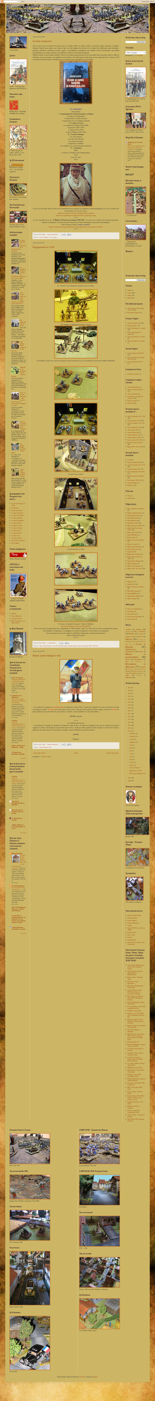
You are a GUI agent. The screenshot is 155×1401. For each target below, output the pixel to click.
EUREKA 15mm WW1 (134, 1011)
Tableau (135, 671)
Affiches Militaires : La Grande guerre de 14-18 (18, 826)
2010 (129, 778)
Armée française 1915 (133, 435)
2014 (129, 722)
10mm (129, 290)
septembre (133, 742)
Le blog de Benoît (16, 518)
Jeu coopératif (131, 614)
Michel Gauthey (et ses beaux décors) (18, 622)
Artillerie (128, 629)
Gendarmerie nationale (131, 641)
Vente (142, 673)
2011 (129, 731)
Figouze (13, 613)
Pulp (128, 496)
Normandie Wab (132, 918)
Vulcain (129, 925)
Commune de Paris (133, 374)
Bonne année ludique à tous (47, 655)
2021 (129, 702)
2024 (129, 693)
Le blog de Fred (16, 530)
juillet (131, 748)
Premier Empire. (132, 326)
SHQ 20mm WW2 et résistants (133, 1107)
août (131, 745)
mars (131, 759)
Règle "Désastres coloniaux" (135, 509)
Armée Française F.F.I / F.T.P (136, 465)
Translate (140, 55)
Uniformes (134, 673)
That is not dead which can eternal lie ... (18, 888)
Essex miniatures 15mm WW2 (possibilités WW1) (136, 1007)
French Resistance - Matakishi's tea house (18, 928)
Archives (14, 720)
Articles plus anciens (112, 753)
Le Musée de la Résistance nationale (18, 753)
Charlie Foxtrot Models (134, 915)
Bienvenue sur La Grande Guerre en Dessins (17, 811)
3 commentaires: (52, 643)
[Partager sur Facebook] (68, 235)
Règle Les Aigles (132, 544)
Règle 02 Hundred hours (134, 513)
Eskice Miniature (16, 616)
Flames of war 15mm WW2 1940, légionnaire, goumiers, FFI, (136, 1015)
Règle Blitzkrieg (132, 520)
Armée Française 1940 (134, 462)
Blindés (131, 633)
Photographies (138, 659)
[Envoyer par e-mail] (62, 235)
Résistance (130, 485)
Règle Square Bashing (133, 561)
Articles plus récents (39, 753)
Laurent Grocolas (16, 618)
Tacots (142, 671)
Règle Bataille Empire (134, 515)
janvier (132, 765)
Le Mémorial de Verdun (17, 819)
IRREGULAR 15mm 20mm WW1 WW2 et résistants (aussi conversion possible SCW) (135, 1036)
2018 (129, 711)
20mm (129, 295)
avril (131, 757)
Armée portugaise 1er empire (136, 341)
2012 (129, 728)
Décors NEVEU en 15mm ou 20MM (136, 929)
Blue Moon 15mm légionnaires (132, 982)
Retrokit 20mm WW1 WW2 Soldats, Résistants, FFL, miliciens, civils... (135, 1097)
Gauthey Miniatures (133, 923)
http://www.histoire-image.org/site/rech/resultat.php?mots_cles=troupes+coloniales (76, 227)
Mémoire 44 (131, 584)
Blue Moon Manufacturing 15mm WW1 (135, 987)
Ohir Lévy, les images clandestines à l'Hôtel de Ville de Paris (19, 701)
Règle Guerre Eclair (78, 646)
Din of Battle (15, 543)
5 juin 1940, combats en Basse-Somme (23, 472)
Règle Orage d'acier (133, 549)
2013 (129, 725)
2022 (129, 699)
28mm (129, 298)
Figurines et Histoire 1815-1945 (31, 8)
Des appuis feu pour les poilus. (23, 322)
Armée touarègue (132, 394)
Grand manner (131, 940)
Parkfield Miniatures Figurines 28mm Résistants (136, 1080)
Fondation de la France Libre (135, 143)
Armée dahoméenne (133, 387)
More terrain (131, 935)
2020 (129, 705)
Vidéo (127, 675)
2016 (129, 716)
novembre (133, 736)
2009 (129, 781)
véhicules (128, 677)
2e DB (129, 460)
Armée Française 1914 (45, 747)
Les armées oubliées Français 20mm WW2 (136, 1064)
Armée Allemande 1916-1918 (136, 416)
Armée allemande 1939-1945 (136, 472)
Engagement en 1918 (43, 247)
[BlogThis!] (64, 235)
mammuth (82, 1377)
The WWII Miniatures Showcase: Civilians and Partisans (19, 909)
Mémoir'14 (130, 582)
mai (131, 754)
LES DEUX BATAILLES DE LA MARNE (18, 803)
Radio (127, 661)
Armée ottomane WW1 (134, 437)
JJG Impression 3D (133, 1042)
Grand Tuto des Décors (18, 540)
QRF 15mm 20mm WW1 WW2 (135, 1088)
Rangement (138, 661)
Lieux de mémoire (17, 678)
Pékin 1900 (130, 403)
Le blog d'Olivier (16, 533)
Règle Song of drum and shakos (134, 557)
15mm (40, 646)
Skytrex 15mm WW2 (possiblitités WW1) (133, 1111)
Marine (141, 651)
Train (127, 673)
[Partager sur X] (66, 235)
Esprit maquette (132, 920)
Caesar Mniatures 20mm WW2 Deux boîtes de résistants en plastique (134, 992)
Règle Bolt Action (132, 523)
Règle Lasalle (131, 537)
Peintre (127, 659)
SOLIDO (143, 667)
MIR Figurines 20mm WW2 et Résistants (135, 1071)
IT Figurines (15, 508)
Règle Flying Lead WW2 (134, 525)
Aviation (127, 631)
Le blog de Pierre (16, 538)
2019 (129, 708)
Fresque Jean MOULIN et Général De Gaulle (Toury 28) (18, 681)
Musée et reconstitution (135, 655)
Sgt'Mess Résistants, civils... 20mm (135, 1103)
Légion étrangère (132, 401)
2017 (129, 714)
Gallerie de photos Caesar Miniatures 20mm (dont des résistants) (135, 1021)
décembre (133, 733)
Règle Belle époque (133, 518)
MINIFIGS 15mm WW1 (134, 1068)
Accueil (76, 753)
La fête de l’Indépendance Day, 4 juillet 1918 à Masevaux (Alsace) (19, 725)
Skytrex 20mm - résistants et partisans (135, 1116)
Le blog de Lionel (16, 525)
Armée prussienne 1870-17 (135, 362)
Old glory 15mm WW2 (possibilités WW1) (134, 1075)
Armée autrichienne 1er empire (134, 333)
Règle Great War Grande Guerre (134, 529)
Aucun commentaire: (53, 234)
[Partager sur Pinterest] (70, 235)
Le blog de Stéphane (17, 520)
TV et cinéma (53, 237)
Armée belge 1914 (132, 430)
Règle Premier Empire (134, 554)
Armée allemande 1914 (134, 427)
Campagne (141, 634)
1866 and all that (17, 853)
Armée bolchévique (133, 432)
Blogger (95, 1377)
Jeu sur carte (131, 619)
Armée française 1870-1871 (135, 353)
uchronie (130, 498)
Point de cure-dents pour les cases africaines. (23, 425)
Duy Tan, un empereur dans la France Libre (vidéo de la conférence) (136, 147)
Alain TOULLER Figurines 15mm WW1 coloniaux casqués (135, 967)
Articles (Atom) (46, 757)
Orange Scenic (131, 932)
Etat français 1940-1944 (134, 480)
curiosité (139, 675)
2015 (129, 719)
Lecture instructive (42, 41)
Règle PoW (130, 552)
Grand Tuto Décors (17, 510)
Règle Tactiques (132, 564)
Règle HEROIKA (132, 535)
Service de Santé (133, 669)
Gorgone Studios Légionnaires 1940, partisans (136, 1026)
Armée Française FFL (133, 469)
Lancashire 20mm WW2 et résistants (135, 1049)
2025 (129, 690)
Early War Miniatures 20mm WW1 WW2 (135, 1003)
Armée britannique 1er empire (136, 328)
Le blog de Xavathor (17, 515)
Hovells (129, 937)
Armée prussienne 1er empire (136, 337)
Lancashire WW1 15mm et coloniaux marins (135, 1054)
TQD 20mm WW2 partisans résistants (135, 1120)
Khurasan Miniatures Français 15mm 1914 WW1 (136, 1045)
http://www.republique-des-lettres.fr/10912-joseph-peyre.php (76, 215)
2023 (129, 696)
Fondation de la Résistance (17, 696)
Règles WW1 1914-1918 (91, 646)
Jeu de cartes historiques (134, 616)
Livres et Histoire (44, 237)
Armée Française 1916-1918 (50, 646)
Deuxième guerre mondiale (135, 476)
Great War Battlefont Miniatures (133, 1030)
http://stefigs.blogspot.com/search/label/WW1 (76, 626)
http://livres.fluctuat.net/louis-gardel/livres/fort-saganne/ (76, 213)
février (132, 762)
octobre (132, 739)
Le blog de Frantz (16, 528)
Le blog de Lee (15, 536)
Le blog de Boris (16, 523)
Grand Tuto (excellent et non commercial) (136, 943)
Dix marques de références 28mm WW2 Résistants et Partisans (135, 998)
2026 (129, 688)
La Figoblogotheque (18, 886)
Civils (141, 637)
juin (131, 751)
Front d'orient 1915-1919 (134, 440)
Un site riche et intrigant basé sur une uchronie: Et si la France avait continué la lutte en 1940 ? (19, 918)
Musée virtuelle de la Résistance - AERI (18, 746)
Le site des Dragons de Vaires (18, 504)
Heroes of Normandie (133, 609)
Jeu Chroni (130, 611)
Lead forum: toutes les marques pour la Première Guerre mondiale (135, 1059)
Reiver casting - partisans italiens (134, 1092)
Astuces (138, 629)
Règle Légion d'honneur (134, 547)
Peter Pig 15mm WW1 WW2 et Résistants (136, 1084)
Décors (128, 639)
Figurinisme (141, 639)
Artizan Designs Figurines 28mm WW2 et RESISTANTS (135, 973)
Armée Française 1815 (134, 323)
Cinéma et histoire (130, 637)
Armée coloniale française (135, 389)
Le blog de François (17, 513)
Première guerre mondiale (66, 646)
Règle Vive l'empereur (134, 566)
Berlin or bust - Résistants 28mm (135, 978)
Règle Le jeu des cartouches (135, 540)
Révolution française (133, 313)
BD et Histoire (140, 631)
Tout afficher (23, 758)
